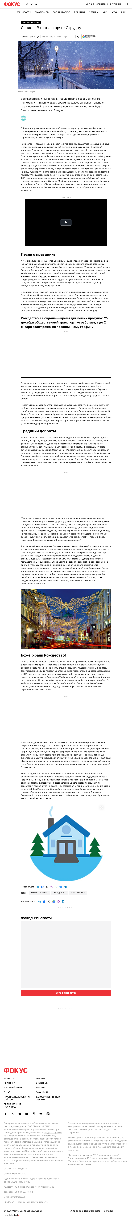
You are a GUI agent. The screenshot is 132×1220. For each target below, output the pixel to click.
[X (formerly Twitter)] (31, 4)
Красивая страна (31, 23)
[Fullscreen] (108, 592)
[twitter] (12, 1114)
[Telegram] (36, 4)
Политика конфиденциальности (84, 1211)
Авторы (40, 1087)
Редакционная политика (12, 1105)
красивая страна (39, 893)
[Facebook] (27, 4)
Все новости (24, 12)
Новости (9, 1078)
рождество (60, 893)
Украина (94, 12)
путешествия (78, 893)
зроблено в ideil (12, 1215)
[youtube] (27, 1114)
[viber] (34, 1114)
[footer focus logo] (16, 1070)
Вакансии (42, 1092)
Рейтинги (115, 4)
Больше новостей (66, 992)
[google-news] (41, 1114)
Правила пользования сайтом (17, 1098)
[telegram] (20, 1114)
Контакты (108, 1211)
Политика (79, 12)
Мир (104, 12)
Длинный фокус (13, 1087)
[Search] (127, 4)
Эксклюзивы (42, 12)
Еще (123, 12)
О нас (7, 1092)
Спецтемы (102, 4)
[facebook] (5, 1114)
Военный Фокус (61, 12)
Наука (114, 12)
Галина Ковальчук (30, 36)
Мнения (89, 4)
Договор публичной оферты (48, 1098)
